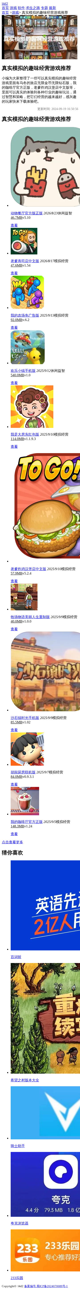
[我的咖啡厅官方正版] (25, 814)
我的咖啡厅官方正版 (27, 822)
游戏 (13, 8)
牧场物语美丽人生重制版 (30, 617)
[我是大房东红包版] (32, 427)
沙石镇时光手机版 (25, 718)
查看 (14, 225)
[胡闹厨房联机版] (27, 764)
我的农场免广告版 (25, 315)
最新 (52, 8)
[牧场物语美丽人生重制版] (24, 609)
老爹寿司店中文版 (25, 261)
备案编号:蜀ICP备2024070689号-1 (46, 1286)
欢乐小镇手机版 (23, 371)
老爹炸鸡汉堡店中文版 (28, 569)
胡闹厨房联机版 (23, 772)
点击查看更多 (12, 842)
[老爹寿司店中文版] (24, 253)
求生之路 (33, 8)
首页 (5, 8)
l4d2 (5, 4)
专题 (44, 8)
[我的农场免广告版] (27, 308)
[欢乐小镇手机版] (28, 363)
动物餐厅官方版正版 (27, 213)
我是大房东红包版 (25, 434)
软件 (21, 8)
